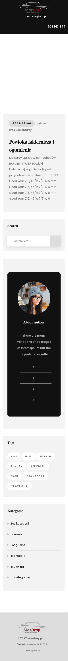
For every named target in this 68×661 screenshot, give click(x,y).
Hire (28, 456)
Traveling (19, 485)
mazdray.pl (35, 638)
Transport (18, 556)
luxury (16, 466)
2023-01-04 (22, 123)
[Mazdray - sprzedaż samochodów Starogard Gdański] (34, 7)
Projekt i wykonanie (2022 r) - (34, 644)
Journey (16, 534)
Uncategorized (21, 577)
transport (35, 476)
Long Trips (18, 545)
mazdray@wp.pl (36, 16)
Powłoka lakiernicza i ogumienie (31, 145)
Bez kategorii (20, 523)
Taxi (14, 476)
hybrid (45, 456)
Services (37, 466)
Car (14, 456)
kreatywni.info (34, 650)
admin (41, 123)
